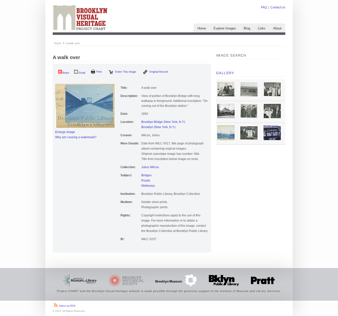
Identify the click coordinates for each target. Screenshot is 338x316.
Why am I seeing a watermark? (76, 137)
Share (65, 72)
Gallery (225, 73)
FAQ (264, 7)
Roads (145, 180)
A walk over (73, 43)
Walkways (148, 185)
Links (262, 28)
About (277, 28)
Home (201, 28)
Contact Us (277, 7)
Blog (247, 28)
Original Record (158, 71)
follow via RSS (67, 305)
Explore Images (225, 28)
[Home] (80, 29)
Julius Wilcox (150, 167)
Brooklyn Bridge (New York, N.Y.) (163, 122)
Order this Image (125, 71)
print (99, 71)
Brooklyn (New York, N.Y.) (158, 127)
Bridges (146, 175)
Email (81, 72)
